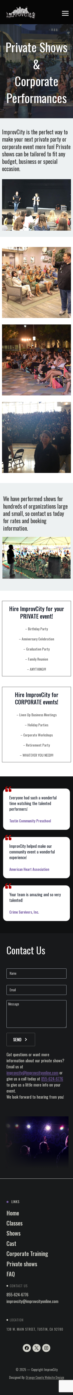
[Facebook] (27, 1348)
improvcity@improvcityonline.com (32, 1073)
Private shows (21, 1264)
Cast (11, 1243)
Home (12, 1213)
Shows (13, 1233)
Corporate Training (27, 1253)
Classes (14, 1223)
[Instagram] (46, 1348)
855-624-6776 (52, 1079)
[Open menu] (65, 13)
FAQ (10, 1274)
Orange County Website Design (45, 1377)
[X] (36, 1348)
